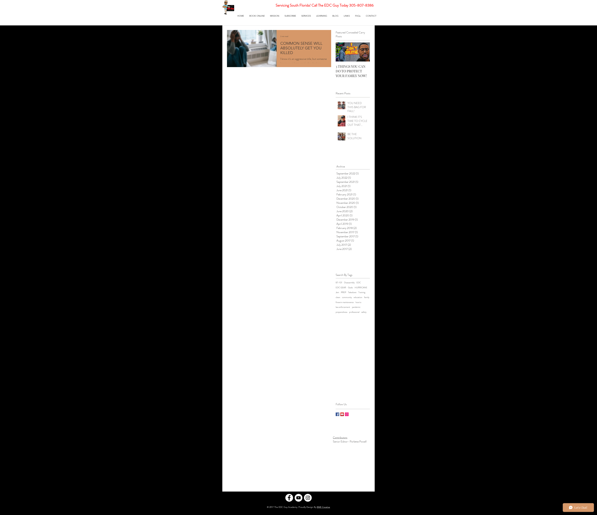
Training (361, 292)
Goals (350, 287)
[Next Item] (364, 52)
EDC (358, 282)
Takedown (352, 292)
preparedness (341, 312)
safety (363, 312)
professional (354, 312)
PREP (343, 292)
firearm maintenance (345, 302)
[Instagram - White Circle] (308, 498)
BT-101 (339, 282)
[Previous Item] (340, 52)
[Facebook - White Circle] (289, 498)
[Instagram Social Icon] (347, 414)
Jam (337, 292)
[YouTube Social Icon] (342, 414)
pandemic (356, 307)
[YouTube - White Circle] (298, 498)
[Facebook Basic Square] (337, 414)
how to (358, 302)
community (347, 297)
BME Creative (323, 507)
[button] (306, 15)
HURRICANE (361, 287)
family (366, 297)
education (358, 297)
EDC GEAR (341, 287)
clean (338, 297)
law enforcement (343, 307)
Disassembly (349, 282)
